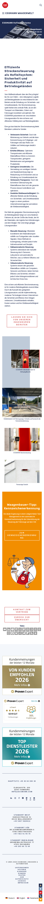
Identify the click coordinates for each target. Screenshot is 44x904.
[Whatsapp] (20, 629)
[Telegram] (24, 633)
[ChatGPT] (27, 629)
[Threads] (39, 629)
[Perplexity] (35, 629)
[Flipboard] (27, 633)
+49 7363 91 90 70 (22, 834)
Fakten (22, 875)
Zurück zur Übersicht (22, 618)
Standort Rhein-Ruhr (21, 840)
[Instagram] (8, 633)
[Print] (35, 633)
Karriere (22, 871)
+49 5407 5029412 (22, 821)
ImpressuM (23, 883)
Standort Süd (22, 827)
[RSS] (31, 633)
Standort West (22, 815)
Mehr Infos (34, 701)
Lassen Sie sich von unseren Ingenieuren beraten (22, 321)
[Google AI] (31, 629)
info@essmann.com (22, 792)
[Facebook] (12, 633)
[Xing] (20, 633)
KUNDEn (22, 873)
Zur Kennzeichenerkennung (22, 535)
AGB (22, 877)
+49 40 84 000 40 (35, 32)
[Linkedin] (8, 629)
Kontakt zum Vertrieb (22, 611)
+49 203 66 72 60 (22, 846)
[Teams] (12, 629)
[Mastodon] (24, 629)
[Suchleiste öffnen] (41, 5)
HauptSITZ (13, 781)
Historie (22, 869)
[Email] (4, 629)
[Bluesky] (16, 633)
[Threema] (16, 629)
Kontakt (39, 34)
